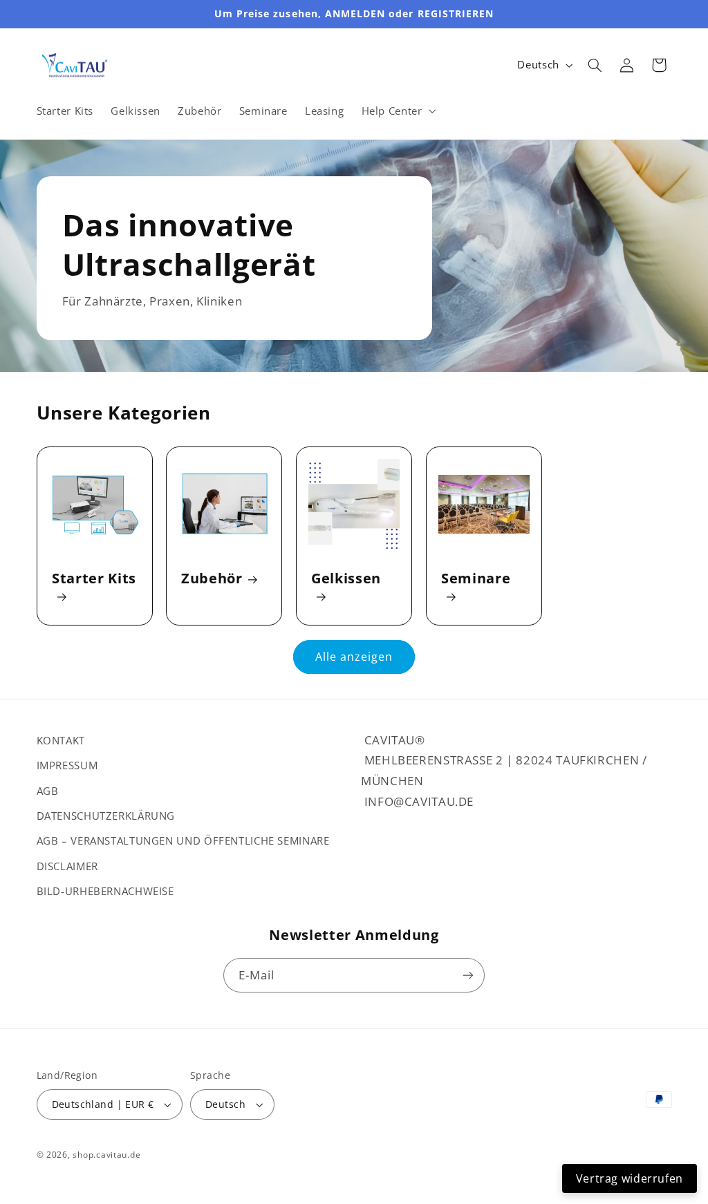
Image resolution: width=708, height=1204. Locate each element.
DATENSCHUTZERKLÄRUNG (106, 815)
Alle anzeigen (354, 656)
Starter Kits (94, 578)
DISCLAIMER (67, 866)
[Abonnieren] (468, 975)
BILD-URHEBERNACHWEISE (105, 891)
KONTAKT (61, 740)
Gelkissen (346, 578)
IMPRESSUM (67, 765)
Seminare (475, 578)
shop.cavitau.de (106, 1154)
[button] (397, 110)
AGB (48, 791)
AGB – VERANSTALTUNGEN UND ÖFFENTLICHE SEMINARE (183, 840)
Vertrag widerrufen (629, 1178)
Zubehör (212, 578)
